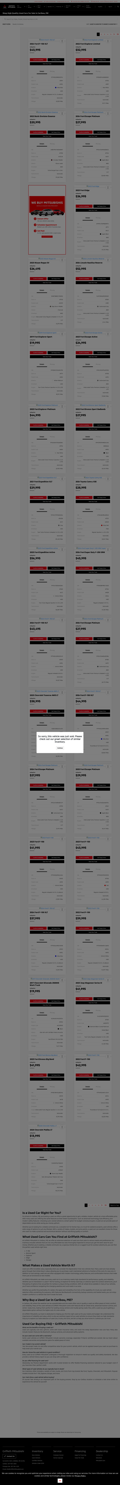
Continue (60, 748)
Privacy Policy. (80, 1476)
